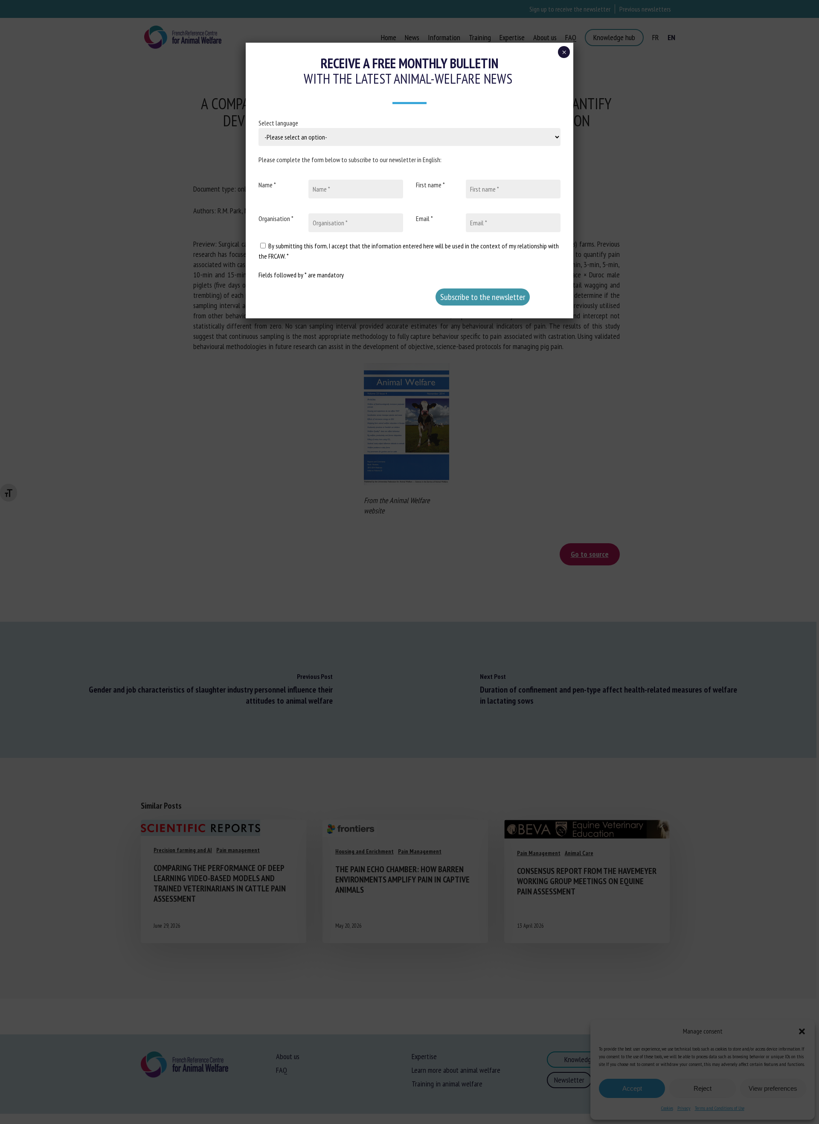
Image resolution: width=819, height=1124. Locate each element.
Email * (424, 218)
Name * (267, 185)
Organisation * (275, 218)
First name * (430, 185)
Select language (278, 123)
